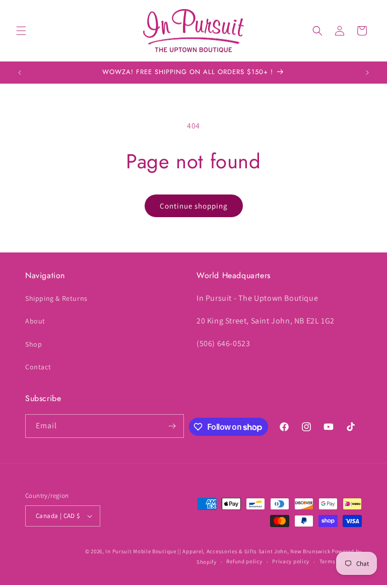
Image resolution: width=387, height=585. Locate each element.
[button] (21, 31)
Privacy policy (290, 561)
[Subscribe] (172, 426)
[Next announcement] (367, 72)
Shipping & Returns (56, 298)
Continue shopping (194, 206)
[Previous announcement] (20, 72)
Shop (33, 344)
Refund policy (244, 561)
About (35, 321)
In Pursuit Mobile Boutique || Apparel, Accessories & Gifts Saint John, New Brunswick (217, 551)
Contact (38, 366)
